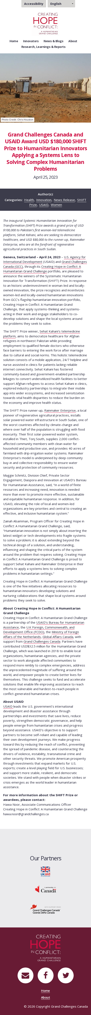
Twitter (66, 975)
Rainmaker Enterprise (60, 410)
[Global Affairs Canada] (45, 889)
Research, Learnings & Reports (43, 47)
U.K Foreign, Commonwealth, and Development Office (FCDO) (38, 629)
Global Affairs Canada (58, 637)
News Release (64, 200)
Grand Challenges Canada (41, 641)
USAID (43, 205)
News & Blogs (53, 41)
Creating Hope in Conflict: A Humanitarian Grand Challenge (42, 268)
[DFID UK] (45, 871)
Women (56, 205)
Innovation (43, 200)
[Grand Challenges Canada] (45, 909)
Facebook (46, 975)
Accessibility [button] (33, 4)
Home (14, 41)
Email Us (25, 975)
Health (29, 200)
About (72, 41)
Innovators (31, 41)
